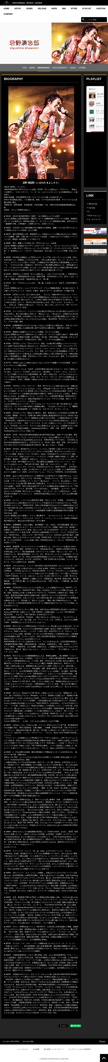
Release (42, 8)
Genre (29, 8)
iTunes (102, 1041)
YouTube (91, 208)
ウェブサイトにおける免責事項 (79, 1049)
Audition (100, 8)
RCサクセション (94, 216)
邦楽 (31, 1041)
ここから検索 (83, 19)
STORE (74, 8)
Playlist (86, 8)
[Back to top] (104, 1058)
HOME (6, 8)
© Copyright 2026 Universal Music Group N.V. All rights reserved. (54, 1058)
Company (8, 14)
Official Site (92, 204)
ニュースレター (23, 1049)
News (54, 8)
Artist (17, 8)
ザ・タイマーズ (94, 219)
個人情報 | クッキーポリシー (54, 1049)
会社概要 (36, 1049)
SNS (64, 8)
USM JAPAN (14, 1041)
